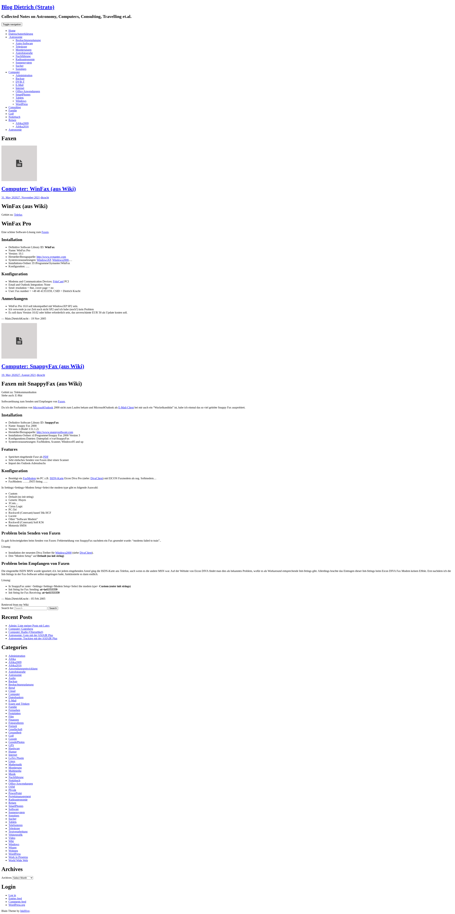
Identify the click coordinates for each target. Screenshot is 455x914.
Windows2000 (60, 259)
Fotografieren (16, 722)
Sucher (19, 65)
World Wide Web (18, 860)
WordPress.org (17, 904)
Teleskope (21, 46)
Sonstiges (21, 68)
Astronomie (15, 37)
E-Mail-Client (126, 407)
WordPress (22, 104)
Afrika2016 (22, 126)
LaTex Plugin (16, 758)
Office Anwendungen (28, 91)
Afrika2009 (22, 123)
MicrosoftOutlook (43, 407)
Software (14, 809)
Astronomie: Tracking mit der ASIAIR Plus (33, 638)
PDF (46, 456)
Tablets (20, 97)
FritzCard (58, 281)
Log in (12, 895)
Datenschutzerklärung (21, 33)
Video (12, 837)
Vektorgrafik (16, 834)
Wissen (13, 847)
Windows (21, 100)
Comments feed (17, 901)
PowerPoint (15, 793)
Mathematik (15, 764)
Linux (12, 761)
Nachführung (23, 56)
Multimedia (15, 770)
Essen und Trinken (19, 703)
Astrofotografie (24, 52)
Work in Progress (18, 857)
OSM (12, 786)
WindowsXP (44, 259)
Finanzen (14, 719)
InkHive (25, 910)
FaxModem (29, 478)
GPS (11, 745)
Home (12, 30)
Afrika (12, 659)
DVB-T (20, 81)
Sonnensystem (24, 62)
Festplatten (15, 713)
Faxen (45, 232)
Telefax (18, 214)
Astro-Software (24, 43)
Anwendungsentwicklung (23, 668)
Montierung (15, 767)
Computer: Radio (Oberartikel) (26, 632)
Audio (12, 678)
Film (11, 716)
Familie (13, 110)
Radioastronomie (25, 59)
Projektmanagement (20, 796)
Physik (12, 790)
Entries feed (15, 898)
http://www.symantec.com (51, 256)
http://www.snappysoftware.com (55, 432)
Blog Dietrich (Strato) (27, 7)
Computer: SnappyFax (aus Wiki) (42, 366)
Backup (20, 78)
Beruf (12, 687)
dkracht (45, 197)
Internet (20, 88)
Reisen (12, 120)
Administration (24, 75)
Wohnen (13, 850)
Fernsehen (14, 710)
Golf (11, 113)
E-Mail (19, 84)
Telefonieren (16, 825)
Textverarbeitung (18, 831)
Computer (14, 72)
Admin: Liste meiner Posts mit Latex (29, 625)
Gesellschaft (15, 729)
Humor (13, 751)
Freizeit (13, 726)
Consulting (15, 107)
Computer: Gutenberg (21, 628)
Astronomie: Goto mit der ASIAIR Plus (31, 635)
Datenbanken (16, 697)
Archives (6, 877)
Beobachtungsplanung (28, 40)
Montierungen (23, 49)
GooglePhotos (17, 742)
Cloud (12, 690)
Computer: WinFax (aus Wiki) (38, 188)
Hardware (14, 748)
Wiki (11, 841)
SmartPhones (23, 94)
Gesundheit (15, 732)
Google (13, 738)
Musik (12, 774)
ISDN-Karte (57, 478)
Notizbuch (14, 116)
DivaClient (96, 478)
